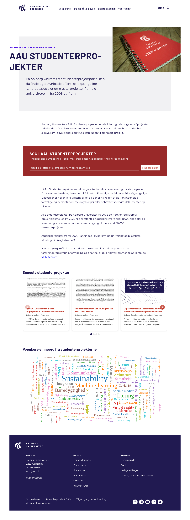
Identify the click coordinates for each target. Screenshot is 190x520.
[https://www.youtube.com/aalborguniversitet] (147, 502)
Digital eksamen (107, 9)
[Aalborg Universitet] (22, 8)
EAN (123, 465)
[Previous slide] (27, 307)
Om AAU (78, 480)
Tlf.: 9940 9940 (34, 467)
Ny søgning (65, 9)
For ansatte (79, 465)
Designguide (128, 460)
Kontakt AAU (80, 486)
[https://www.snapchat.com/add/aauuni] (160, 502)
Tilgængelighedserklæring (91, 499)
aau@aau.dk (33, 471)
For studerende (82, 460)
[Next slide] (162, 307)
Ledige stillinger (130, 470)
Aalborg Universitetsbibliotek (137, 475)
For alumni (79, 470)
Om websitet (33, 499)
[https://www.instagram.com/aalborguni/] (141, 502)
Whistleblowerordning (38, 503)
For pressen (80, 475)
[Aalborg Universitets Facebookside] (135, 502)
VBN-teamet (124, 9)
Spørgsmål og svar (84, 9)
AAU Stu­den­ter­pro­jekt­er (40, 7)
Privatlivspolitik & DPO (58, 499)
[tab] (91, 334)
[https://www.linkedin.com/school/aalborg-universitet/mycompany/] (153, 502)
